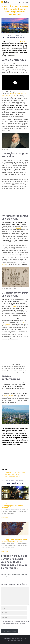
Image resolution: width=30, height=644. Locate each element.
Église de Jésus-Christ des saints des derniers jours (14, 94)
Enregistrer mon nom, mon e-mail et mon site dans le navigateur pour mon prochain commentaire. (16, 624)
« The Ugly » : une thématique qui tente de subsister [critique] (14, 540)
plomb (4, 264)
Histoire (25, 37)
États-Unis (23, 42)
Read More (5, 517)
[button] (19, 2)
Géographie (18, 37)
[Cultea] (5, 2)
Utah (9, 64)
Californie (18, 228)
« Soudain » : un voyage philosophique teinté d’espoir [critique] (13, 505)
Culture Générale (10, 37)
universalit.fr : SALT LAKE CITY (13, 476)
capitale (14, 307)
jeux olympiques (8, 395)
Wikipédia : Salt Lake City (12, 474)
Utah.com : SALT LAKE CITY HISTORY (15, 473)
